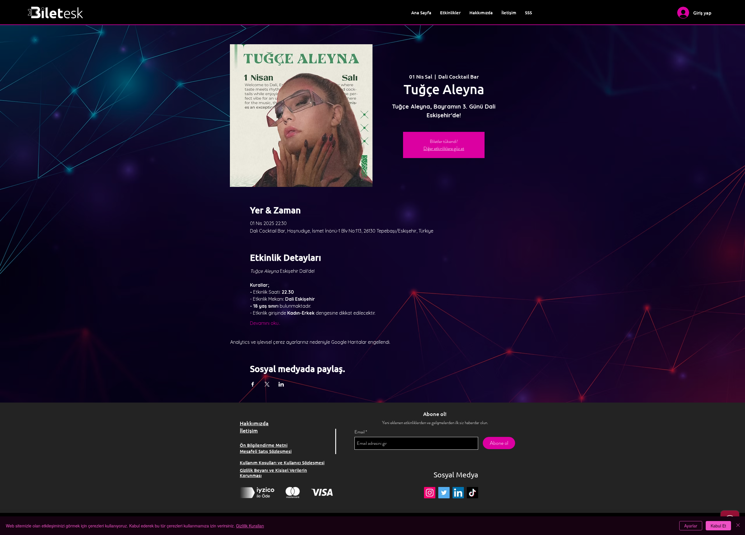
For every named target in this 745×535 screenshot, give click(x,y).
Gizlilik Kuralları (250, 526)
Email (359, 432)
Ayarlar (690, 526)
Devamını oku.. (265, 323)
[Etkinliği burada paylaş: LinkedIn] (281, 384)
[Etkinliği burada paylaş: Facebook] (253, 384)
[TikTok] (472, 492)
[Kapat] (738, 525)
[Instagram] (429, 492)
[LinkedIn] (458, 492)
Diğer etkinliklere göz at (443, 148)
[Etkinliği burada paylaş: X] (267, 384)
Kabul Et (718, 526)
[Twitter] (444, 492)
